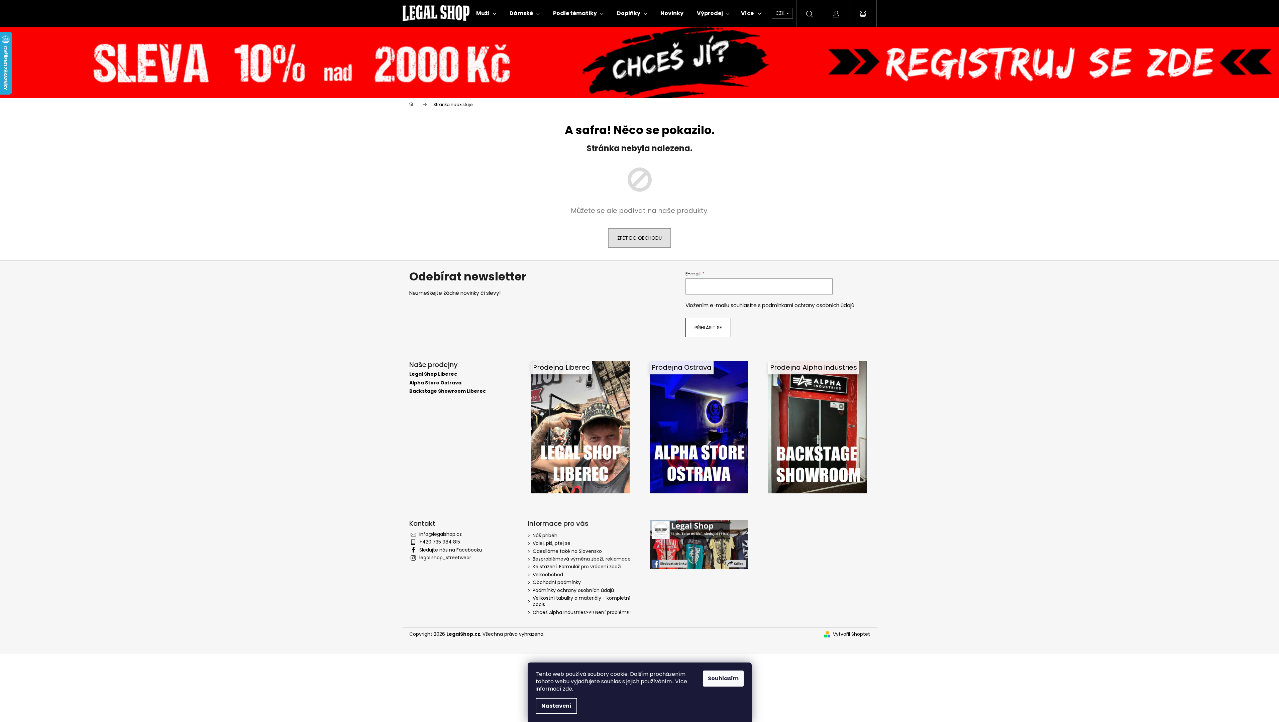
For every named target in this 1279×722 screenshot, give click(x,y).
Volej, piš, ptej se (551, 543)
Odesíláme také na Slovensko (567, 551)
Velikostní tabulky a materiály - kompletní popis (581, 601)
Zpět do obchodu (639, 238)
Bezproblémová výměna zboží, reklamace (582, 559)
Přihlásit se (708, 327)
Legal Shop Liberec (433, 374)
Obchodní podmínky (557, 582)
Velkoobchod (548, 574)
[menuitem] (486, 13)
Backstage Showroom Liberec (447, 391)
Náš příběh (545, 535)
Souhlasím (723, 678)
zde (567, 689)
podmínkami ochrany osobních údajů (808, 305)
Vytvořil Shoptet (851, 634)
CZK (780, 13)
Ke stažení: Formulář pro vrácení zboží (577, 566)
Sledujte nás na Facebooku (450, 550)
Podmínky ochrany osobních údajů (573, 590)
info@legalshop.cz (440, 534)
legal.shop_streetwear (445, 557)
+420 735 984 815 (439, 541)
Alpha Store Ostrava (435, 382)
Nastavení (556, 706)
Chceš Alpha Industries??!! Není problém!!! (582, 612)
